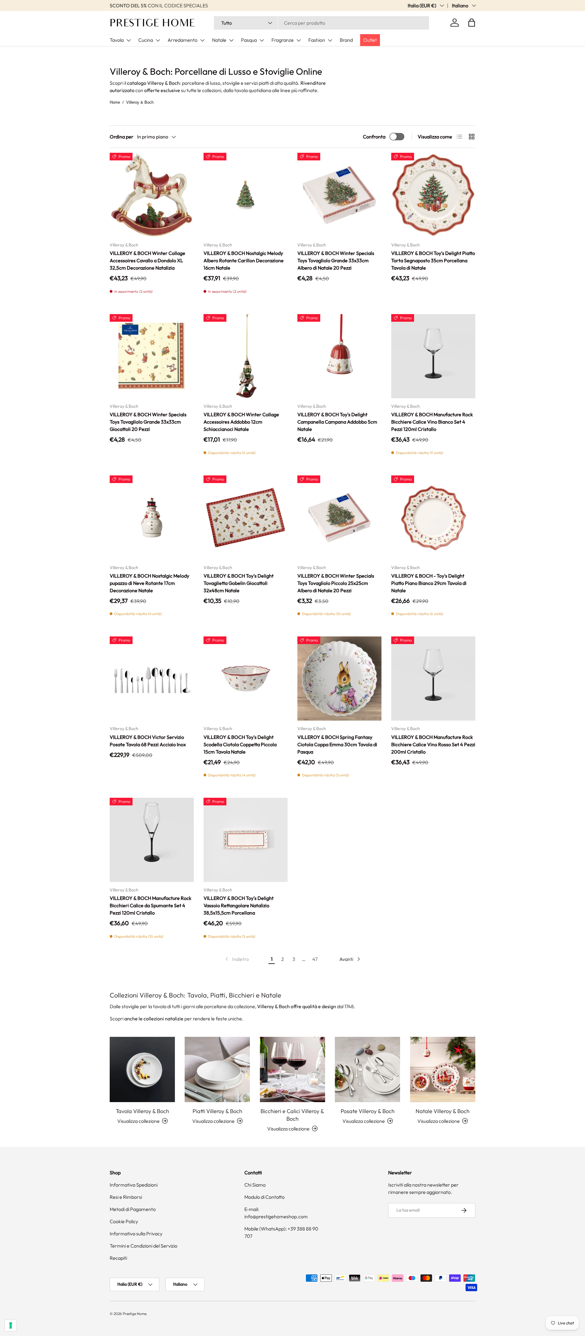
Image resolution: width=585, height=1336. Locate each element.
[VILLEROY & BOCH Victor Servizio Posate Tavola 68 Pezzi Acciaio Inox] (152, 678)
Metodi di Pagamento (133, 1209)
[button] (471, 22)
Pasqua (249, 40)
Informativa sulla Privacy (136, 1233)
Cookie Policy (124, 1221)
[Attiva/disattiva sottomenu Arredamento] (202, 40)
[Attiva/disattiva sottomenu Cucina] (157, 40)
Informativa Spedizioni (134, 1185)
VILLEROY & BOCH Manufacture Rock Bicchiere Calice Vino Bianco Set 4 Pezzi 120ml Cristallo (432, 421)
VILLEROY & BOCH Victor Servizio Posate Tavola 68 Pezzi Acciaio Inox (148, 740)
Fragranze (282, 40)
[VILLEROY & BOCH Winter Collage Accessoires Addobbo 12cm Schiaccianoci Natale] (246, 356)
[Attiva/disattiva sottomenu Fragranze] (298, 40)
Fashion (316, 40)
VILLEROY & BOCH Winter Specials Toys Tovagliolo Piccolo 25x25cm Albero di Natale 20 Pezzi (335, 583)
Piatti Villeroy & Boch (217, 1111)
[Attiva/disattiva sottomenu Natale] (231, 40)
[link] (236, 959)
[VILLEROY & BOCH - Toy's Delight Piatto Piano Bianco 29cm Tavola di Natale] (433, 517)
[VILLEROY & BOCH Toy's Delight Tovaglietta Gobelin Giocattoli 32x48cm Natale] (246, 517)
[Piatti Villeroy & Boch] (217, 1069)
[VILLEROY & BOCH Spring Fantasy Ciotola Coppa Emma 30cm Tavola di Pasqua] (339, 678)
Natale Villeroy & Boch (443, 1111)
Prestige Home (134, 1313)
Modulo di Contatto (264, 1197)
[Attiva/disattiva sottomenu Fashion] (330, 40)
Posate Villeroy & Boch (368, 1111)
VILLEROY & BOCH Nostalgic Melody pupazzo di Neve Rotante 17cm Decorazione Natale (149, 583)
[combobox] (321, 23)
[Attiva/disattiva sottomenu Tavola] (128, 40)
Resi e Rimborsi (126, 1197)
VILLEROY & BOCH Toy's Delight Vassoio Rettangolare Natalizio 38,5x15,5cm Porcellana (239, 905)
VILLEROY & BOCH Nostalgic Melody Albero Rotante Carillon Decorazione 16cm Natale (244, 260)
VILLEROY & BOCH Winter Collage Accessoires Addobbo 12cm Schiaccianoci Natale (241, 421)
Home (115, 102)
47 (314, 959)
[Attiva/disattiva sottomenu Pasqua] (261, 40)
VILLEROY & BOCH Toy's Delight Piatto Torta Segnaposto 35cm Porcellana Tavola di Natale (433, 260)
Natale (219, 40)
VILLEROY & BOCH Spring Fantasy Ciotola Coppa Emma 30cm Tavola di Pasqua (337, 744)
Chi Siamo (255, 1185)
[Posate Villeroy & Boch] (367, 1069)
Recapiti (118, 1258)
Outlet (370, 40)
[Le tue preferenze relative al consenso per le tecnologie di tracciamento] (10, 1325)
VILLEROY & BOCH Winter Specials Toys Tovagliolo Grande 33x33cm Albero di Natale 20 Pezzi (335, 260)
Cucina (145, 40)
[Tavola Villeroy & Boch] (142, 1069)
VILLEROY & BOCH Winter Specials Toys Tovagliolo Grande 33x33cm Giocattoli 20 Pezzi (148, 421)
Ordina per (121, 137)
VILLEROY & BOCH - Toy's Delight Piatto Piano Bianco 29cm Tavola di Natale (428, 583)
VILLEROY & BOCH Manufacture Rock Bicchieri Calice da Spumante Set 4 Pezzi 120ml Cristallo (150, 905)
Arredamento (182, 40)
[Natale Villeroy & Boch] (442, 1069)
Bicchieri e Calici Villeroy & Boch (292, 1115)
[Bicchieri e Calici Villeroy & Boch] (292, 1069)
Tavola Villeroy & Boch (142, 1111)
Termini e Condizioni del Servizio (143, 1246)
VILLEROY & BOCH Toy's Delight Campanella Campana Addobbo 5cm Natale (337, 421)
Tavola (117, 40)
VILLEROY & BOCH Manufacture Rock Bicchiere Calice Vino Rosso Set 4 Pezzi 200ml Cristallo (433, 744)
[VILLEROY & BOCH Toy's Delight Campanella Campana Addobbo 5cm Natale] (339, 356)
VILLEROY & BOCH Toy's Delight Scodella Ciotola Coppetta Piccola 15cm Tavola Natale (240, 744)
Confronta (374, 137)
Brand (346, 40)
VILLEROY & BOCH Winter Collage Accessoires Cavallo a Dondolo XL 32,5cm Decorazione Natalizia (147, 260)
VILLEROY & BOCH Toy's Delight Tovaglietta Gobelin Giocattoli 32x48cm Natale (239, 583)
